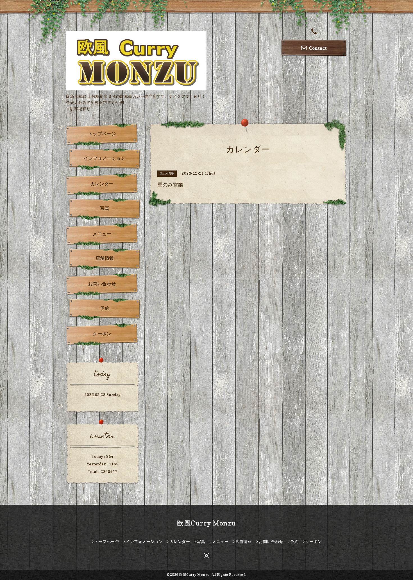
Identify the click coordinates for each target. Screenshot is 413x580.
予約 (104, 308)
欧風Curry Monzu (206, 523)
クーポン (102, 333)
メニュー (102, 233)
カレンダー (102, 183)
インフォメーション (105, 158)
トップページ (102, 134)
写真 (104, 208)
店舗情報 (105, 258)
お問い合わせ (102, 283)
